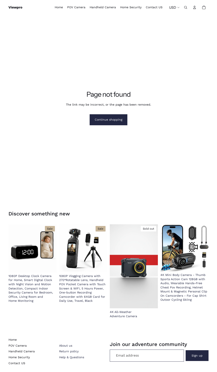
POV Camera (17, 345)
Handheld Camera (21, 351)
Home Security (19, 357)
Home (12, 339)
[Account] (194, 7)
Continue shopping (108, 119)
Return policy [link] (69, 351)
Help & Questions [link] (71, 357)
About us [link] (65, 345)
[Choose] (202, 265)
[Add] (50, 266)
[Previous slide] (13, 248)
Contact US (16, 363)
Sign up (197, 355)
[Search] (185, 7)
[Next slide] (52, 248)
